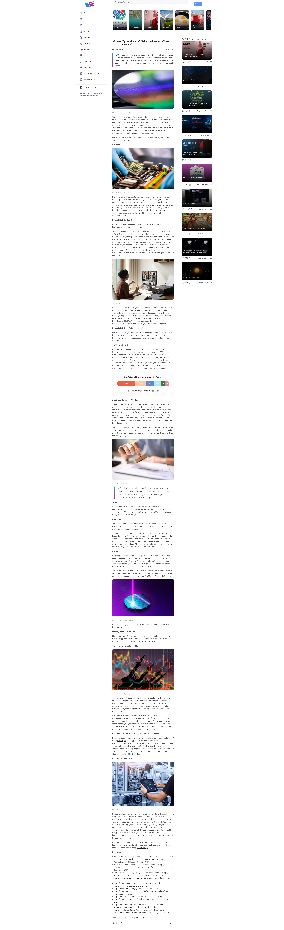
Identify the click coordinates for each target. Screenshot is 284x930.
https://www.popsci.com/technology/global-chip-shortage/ (139, 896)
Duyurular (200, 62)
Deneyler (86, 31)
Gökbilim (86, 50)
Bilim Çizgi (87, 68)
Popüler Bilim (88, 13)
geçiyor (115, 357)
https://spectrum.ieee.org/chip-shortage (131, 886)
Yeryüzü (86, 56)
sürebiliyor (121, 741)
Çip (133, 918)
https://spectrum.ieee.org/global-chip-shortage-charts (136, 888)
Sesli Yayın (87, 62)
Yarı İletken (124, 918)
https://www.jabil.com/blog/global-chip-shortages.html (137, 883)
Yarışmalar (87, 44)
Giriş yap (198, 4)
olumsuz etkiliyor (119, 711)
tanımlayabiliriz (158, 199)
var (129, 838)
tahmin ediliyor (156, 321)
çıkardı (157, 830)
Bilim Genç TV (88, 38)
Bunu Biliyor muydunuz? (92, 74)
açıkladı (140, 824)
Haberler (201, 209)
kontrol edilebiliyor (163, 210)
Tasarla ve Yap (89, 25)
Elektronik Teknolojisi (144, 918)
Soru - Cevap (88, 19)
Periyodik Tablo (89, 80)
